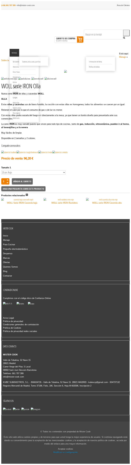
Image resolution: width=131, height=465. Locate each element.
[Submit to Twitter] (45, 152)
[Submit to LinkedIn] (60, 152)
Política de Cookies (12, 328)
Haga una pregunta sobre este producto (23, 188)
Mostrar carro (80, 39)
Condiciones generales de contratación (21, 324)
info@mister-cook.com (26, 5)
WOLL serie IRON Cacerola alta (107, 203)
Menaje (122, 57)
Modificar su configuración (65, 452)
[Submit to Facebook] (9, 152)
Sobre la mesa (8, 60)
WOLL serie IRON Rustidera (64, 203)
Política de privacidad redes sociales (20, 331)
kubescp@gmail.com (98, 382)
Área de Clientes (123, 5)
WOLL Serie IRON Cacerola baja (22, 203)
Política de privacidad (13, 321)
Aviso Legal (8, 318)
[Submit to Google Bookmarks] (28, 152)
